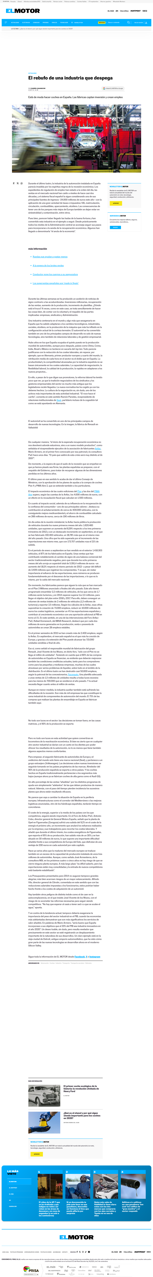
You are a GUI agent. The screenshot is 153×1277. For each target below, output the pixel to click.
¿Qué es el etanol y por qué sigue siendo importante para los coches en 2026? (82, 1116)
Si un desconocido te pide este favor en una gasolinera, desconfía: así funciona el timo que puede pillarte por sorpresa (78, 1208)
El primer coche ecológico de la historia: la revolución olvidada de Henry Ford (81, 1089)
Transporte (66, 963)
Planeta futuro (106, 1270)
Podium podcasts (71, 1274)
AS (10, 1200)
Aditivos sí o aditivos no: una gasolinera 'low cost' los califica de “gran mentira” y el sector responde (132, 1206)
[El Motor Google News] (89, 1252)
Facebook (80, 956)
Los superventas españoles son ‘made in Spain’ (56, 283)
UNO (66, 1270)
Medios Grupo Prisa (31, 1274)
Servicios (102, 22)
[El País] (111, 11)
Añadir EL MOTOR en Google (114, 88)
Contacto (64, 1252)
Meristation (111, 1274)
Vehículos (88, 963)
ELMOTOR (12, 1181)
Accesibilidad (57, 1252)
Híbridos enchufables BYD (32, 1)
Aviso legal (5, 1252)
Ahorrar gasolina (105, 1)
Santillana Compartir (84, 1267)
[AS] (117, 11)
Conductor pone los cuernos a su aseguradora (55, 274)
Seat (59, 400)
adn (108, 1267)
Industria (58, 963)
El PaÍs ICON (81, 1274)
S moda (90, 1274)
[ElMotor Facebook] (77, 1252)
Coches (52, 963)
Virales (54, 22)
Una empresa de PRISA (31, 1269)
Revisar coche (58, 1)
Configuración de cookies (31, 1252)
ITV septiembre (94, 1)
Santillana (72, 1267)
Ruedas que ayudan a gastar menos (50, 256)
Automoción (45, 963)
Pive (79, 491)
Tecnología (64, 22)
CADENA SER (13, 1206)
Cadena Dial (90, 1270)
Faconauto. (73, 674)
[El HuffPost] (135, 11)
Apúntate (37, 1154)
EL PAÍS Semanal (98, 1270)
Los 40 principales (61, 1267)
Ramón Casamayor (38, 88)
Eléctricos (26, 22)
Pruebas (46, 22)
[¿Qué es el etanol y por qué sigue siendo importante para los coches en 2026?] (44, 1123)
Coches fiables (82, 1)
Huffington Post (54, 1270)
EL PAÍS (11, 1194)
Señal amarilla (47, 1)
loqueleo (100, 1274)
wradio (73, 1270)
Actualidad (15, 22)
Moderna (60, 1274)
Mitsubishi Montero (119, 1)
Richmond (49, 1274)
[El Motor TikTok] (85, 1252)
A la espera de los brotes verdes (48, 265)
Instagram (94, 956)
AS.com (101, 1267)
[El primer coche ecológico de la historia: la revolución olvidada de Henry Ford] (44, 1096)
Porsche (13, 1)
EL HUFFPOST (13, 1188)
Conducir (36, 22)
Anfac (98, 448)
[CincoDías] (124, 11)
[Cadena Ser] (145, 11)
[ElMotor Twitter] (80, 1252)
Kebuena (114, 1270)
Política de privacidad (16, 1252)
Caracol (116, 1267)
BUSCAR (115, 227)
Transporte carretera (77, 963)
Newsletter (78, 22)
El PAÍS (51, 1267)
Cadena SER (93, 1267)
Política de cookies (46, 1252)
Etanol (20, 1)
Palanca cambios (69, 1)
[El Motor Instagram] (83, 1252)
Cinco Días (81, 1270)
